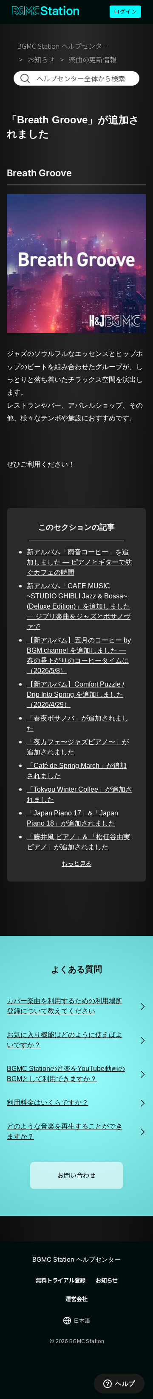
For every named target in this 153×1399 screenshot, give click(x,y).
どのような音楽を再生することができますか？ (64, 1131)
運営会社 (76, 1299)
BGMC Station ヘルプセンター (63, 46)
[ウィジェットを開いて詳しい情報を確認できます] (119, 1384)
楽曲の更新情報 (92, 59)
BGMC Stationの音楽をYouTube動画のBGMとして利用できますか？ (66, 1073)
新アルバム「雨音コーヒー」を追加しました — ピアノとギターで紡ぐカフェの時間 (79, 562)
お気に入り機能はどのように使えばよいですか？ (64, 1040)
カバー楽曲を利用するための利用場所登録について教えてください (64, 1006)
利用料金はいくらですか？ (47, 1102)
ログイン (125, 11)
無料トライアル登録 (60, 1280)
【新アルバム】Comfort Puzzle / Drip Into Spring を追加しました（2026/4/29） (75, 694)
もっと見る (76, 863)
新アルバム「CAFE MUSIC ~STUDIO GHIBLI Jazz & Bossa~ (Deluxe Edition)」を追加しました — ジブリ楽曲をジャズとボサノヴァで (78, 606)
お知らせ (41, 59)
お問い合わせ (76, 1175)
